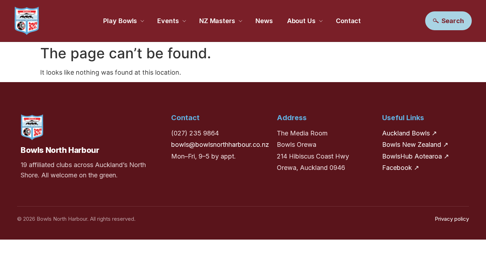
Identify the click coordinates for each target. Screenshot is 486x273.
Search (453, 21)
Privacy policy (452, 218)
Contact (348, 21)
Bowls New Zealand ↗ (415, 144)
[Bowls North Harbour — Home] (26, 20)
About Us (301, 21)
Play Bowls (120, 21)
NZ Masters (217, 21)
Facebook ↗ (400, 167)
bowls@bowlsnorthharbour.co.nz (220, 144)
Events (168, 21)
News (264, 21)
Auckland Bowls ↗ (409, 133)
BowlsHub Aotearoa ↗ (415, 156)
